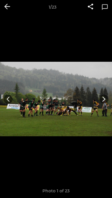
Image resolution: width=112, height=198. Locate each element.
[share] (90, 7)
